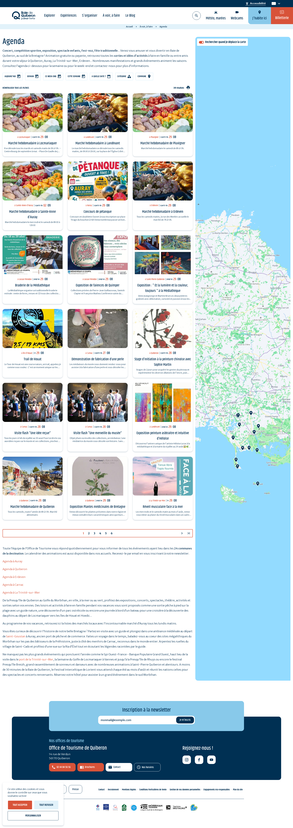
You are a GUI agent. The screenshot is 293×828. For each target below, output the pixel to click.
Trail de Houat (32, 359)
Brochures (90, 767)
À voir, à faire (111, 16)
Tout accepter (20, 805)
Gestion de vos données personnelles (185, 789)
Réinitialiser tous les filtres (16, 88)
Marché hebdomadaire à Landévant (97, 143)
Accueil (129, 26)
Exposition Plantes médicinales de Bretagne (97, 506)
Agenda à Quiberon (15, 569)
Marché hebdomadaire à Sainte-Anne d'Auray (32, 214)
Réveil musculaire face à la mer (163, 506)
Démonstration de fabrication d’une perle (98, 359)
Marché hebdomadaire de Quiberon (32, 506)
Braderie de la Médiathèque (32, 285)
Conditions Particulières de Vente (153, 789)
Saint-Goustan (15, 636)
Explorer (49, 16)
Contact (117, 767)
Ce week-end (50, 76)
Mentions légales (129, 789)
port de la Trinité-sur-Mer (36, 659)
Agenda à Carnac (13, 584)
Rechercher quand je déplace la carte (225, 42)
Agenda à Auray (12, 561)
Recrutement (113, 789)
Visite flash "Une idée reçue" (32, 433)
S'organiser (89, 16)
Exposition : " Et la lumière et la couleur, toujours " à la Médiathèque (162, 288)
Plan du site (238, 789)
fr (273, 4)
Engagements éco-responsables (216, 789)
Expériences (68, 16)
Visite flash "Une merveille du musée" (97, 433)
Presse (75, 789)
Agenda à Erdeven (14, 577)
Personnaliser (33, 816)
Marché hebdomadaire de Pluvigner (162, 143)
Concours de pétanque (98, 211)
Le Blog (130, 16)
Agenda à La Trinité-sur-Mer (21, 592)
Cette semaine (74, 76)
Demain (30, 76)
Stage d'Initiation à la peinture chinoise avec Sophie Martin (162, 362)
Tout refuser (46, 805)
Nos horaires (148, 767)
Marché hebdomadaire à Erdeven (162, 211)
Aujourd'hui (10, 76)
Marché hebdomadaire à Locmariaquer (32, 143)
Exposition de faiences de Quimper (97, 285)
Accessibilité (255, 3)
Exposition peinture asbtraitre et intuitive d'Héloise (162, 435)
